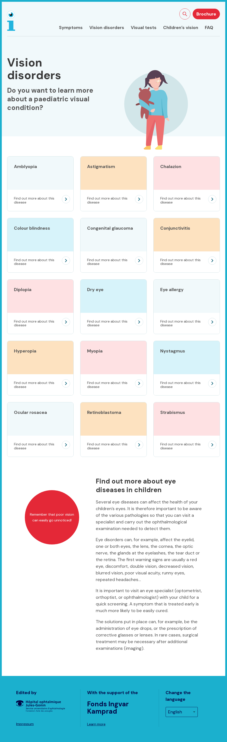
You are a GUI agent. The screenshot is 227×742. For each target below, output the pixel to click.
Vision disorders (106, 27)
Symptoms (71, 27)
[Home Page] (11, 21)
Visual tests (144, 27)
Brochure (206, 14)
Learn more (96, 724)
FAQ (209, 27)
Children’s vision (180, 27)
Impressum (25, 724)
